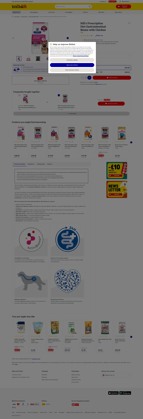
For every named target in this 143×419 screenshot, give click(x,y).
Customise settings (72, 60)
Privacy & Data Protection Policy (80, 56)
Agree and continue (72, 65)
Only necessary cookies (72, 70)
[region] (72, 57)
